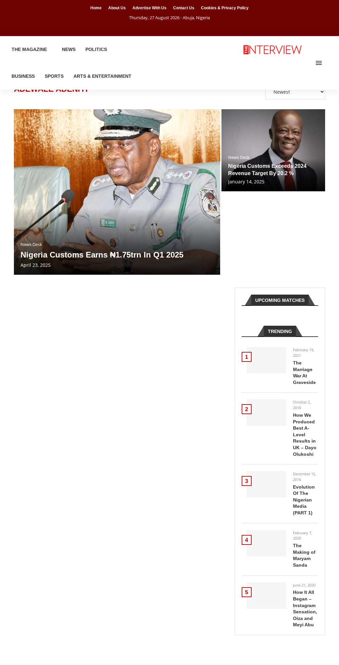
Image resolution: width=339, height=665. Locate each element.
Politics (96, 49)
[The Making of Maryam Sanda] (266, 543)
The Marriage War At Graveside (304, 372)
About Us (117, 8)
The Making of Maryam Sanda (304, 555)
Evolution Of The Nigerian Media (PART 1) (304, 499)
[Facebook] (161, 27)
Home (96, 8)
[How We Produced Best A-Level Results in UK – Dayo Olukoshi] (266, 412)
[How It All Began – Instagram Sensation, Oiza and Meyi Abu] (266, 595)
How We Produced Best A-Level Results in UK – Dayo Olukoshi (304, 434)
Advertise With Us (149, 8)
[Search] (329, 63)
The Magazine (29, 49)
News (68, 49)
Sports (54, 76)
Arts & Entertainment (102, 76)
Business (23, 76)
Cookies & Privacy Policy (225, 8)
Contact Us (183, 8)
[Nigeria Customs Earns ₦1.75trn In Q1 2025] (117, 192)
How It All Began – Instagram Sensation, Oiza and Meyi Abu (305, 608)
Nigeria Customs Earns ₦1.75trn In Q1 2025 (102, 254)
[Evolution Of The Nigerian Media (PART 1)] (266, 484)
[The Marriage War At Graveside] (266, 360)
